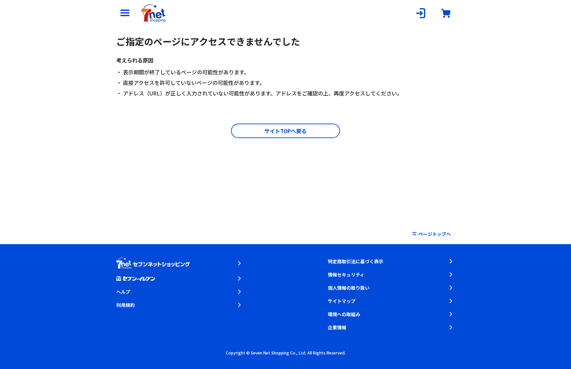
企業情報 (337, 327)
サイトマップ (342, 301)
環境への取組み (344, 314)
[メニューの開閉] (124, 13)
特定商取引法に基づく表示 (355, 261)
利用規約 (125, 305)
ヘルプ (123, 291)
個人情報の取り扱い (348, 287)
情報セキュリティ (346, 274)
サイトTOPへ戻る (285, 131)
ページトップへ (434, 234)
